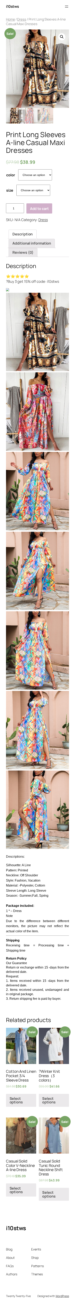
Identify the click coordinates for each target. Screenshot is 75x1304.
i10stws (12, 6)
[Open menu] (66, 6)
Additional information (31, 243)
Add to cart (39, 208)
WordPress (62, 1296)
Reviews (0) (22, 252)
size (9, 190)
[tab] (22, 234)
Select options (16, 1100)
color (10, 175)
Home (10, 19)
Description (22, 234)
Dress (21, 19)
